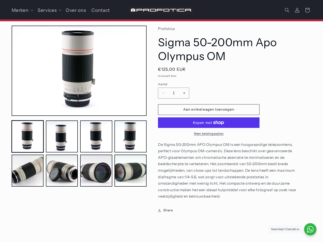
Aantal (162, 84)
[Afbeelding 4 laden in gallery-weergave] (130, 136)
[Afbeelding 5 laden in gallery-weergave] (28, 171)
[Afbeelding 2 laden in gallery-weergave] (62, 136)
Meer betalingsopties (209, 133)
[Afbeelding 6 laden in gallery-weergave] (62, 171)
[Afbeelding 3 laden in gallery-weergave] (96, 136)
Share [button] (168, 210)
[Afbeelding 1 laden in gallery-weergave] (28, 136)
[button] (22, 10)
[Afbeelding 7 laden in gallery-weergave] (96, 171)
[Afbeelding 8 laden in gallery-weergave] (130, 171)
